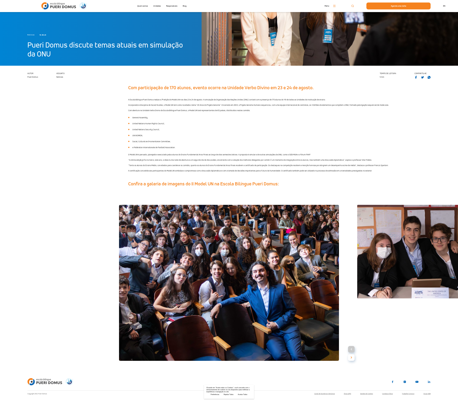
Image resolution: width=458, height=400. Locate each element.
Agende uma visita (398, 6)
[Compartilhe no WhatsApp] (429, 77)
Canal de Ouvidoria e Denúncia (324, 394)
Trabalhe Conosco (408, 394)
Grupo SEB (427, 394)
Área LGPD (347, 394)
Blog (184, 6)
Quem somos (142, 6)
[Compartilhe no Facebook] (415, 77)
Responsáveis (171, 6)
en (444, 6)
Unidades (157, 6)
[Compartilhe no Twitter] (422, 77)
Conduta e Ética (387, 394)
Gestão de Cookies (366, 394)
